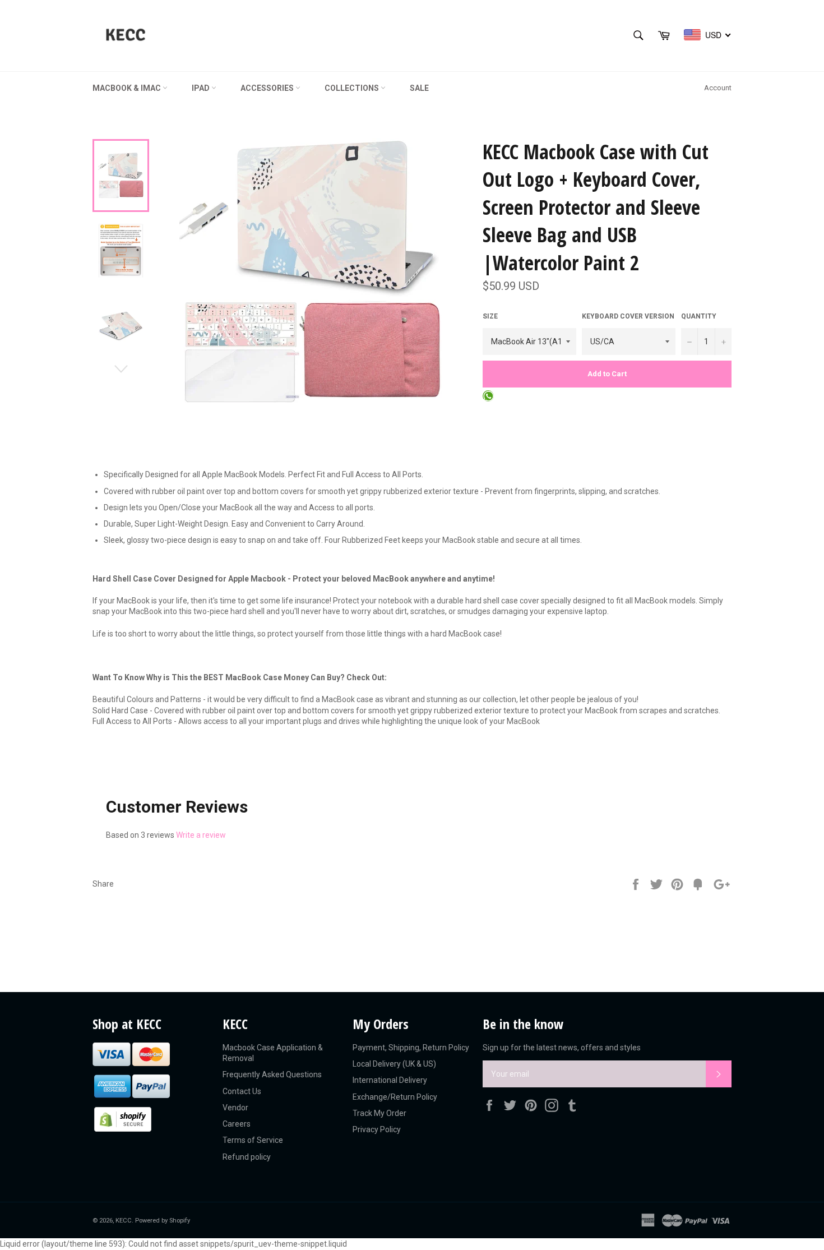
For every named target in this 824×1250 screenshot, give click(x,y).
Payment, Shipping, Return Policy (411, 1047)
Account (718, 88)
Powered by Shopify (162, 1220)
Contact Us (242, 1091)
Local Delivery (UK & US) (394, 1063)
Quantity (698, 316)
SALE (419, 88)
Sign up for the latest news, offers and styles (562, 1047)
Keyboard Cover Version (628, 316)
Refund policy (247, 1156)
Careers (237, 1123)
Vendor (235, 1107)
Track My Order (379, 1113)
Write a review (201, 835)
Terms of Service (253, 1140)
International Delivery (390, 1080)
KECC (123, 1220)
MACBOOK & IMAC (127, 88)
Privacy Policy (377, 1129)
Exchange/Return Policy (395, 1096)
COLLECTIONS (353, 88)
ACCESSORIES (267, 88)
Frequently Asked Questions (272, 1074)
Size (490, 316)
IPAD (201, 88)
